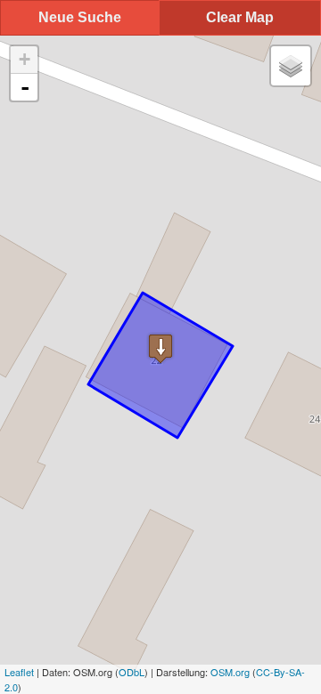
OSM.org (230, 672)
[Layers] (290, 65)
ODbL (131, 672)
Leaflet (19, 672)
